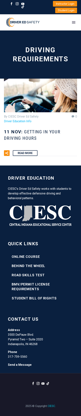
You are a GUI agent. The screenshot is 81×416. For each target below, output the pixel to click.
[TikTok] (23, 6)
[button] (7, 153)
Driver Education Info (17, 121)
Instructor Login (65, 3)
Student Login (66, 10)
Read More (25, 153)
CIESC (51, 406)
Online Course (26, 257)
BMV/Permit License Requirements (31, 286)
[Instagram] (17, 3)
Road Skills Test (28, 275)
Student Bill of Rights (34, 298)
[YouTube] (23, 3)
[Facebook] (11, 3)
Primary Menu (73, 22)
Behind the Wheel (28, 266)
